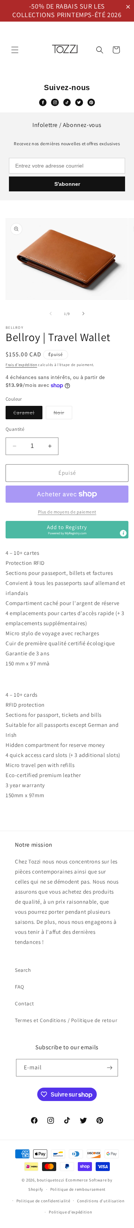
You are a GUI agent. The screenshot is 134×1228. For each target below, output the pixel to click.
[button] (129, 6)
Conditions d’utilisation (101, 1200)
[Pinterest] (91, 102)
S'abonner (67, 184)
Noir (63, 414)
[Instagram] (54, 102)
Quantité (15, 429)
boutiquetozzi (50, 1180)
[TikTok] (67, 102)
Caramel (27, 414)
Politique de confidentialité (43, 1200)
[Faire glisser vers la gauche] (50, 313)
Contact (24, 1003)
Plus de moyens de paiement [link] (67, 512)
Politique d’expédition (70, 1212)
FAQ (19, 986)
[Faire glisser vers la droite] (83, 313)
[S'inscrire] (109, 1067)
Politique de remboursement (78, 1189)
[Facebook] (43, 102)
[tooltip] (123, 533)
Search (23, 970)
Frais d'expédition (21, 364)
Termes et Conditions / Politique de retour (66, 1020)
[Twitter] (79, 102)
